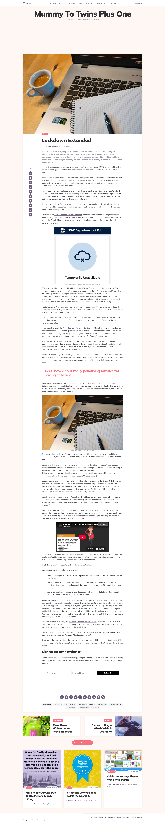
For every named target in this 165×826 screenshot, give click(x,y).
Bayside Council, (66, 357)
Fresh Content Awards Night (75, 328)
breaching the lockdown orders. (83, 622)
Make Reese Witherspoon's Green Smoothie (62, 728)
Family (45, 134)
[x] (30, 173)
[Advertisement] (82, 36)
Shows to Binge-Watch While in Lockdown (102, 728)
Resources (88, 3)
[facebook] (30, 178)
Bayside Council (48, 704)
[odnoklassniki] (30, 210)
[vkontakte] (30, 205)
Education (111, 771)
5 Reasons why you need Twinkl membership (81, 794)
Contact (113, 3)
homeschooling (102, 704)
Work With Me (101, 3)
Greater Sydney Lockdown (86, 704)
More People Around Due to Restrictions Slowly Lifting (41, 796)
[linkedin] (30, 187)
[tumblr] (30, 192)
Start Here (52, 3)
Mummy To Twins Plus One (82, 13)
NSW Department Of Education (89, 707)
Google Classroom (69, 704)
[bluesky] (30, 214)
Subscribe (108, 673)
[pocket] (30, 201)
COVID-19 (58, 704)
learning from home (115, 704)
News (69, 787)
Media (80, 3)
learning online (71, 707)
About (61, 3)
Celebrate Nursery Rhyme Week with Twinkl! (122, 778)
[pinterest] (30, 182)
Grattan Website (85, 565)
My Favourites (70, 3)
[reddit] (30, 196)
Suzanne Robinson (50, 146)
